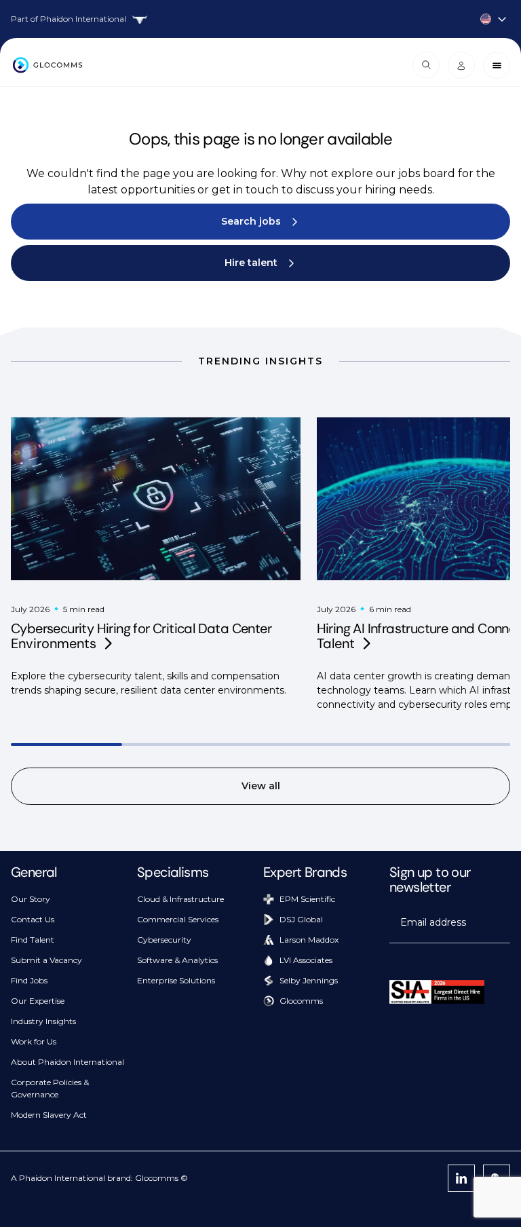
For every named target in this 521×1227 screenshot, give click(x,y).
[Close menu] (496, 65)
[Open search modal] (426, 65)
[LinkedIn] (461, 1178)
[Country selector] (260, 19)
